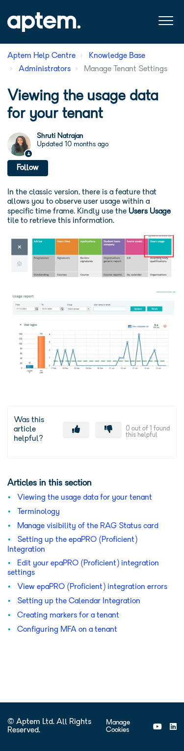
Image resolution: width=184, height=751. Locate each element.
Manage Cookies (118, 726)
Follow (28, 168)
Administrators (45, 69)
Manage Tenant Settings (125, 69)
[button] (166, 21)
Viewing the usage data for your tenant (84, 498)
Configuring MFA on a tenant (67, 630)
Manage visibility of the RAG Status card (87, 526)
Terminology (38, 512)
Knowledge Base (117, 56)
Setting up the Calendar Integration (78, 601)
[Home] (43, 22)
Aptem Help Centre (41, 56)
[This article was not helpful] (108, 430)
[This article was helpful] (76, 430)
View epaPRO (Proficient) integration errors (92, 587)
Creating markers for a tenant (68, 615)
